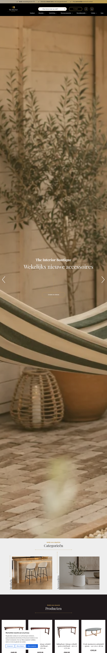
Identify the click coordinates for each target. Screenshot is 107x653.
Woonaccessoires (66, 13)
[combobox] (50, 9)
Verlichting (52, 13)
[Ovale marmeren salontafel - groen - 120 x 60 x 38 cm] (93, 632)
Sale (102, 13)
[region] (21, 640)
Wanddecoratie (81, 13)
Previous (3, 277)
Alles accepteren (32, 646)
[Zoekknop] (65, 9)
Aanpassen (10, 646)
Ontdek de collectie (53, 294)
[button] (40, 640)
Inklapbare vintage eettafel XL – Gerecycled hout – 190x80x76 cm (40, 646)
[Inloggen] (86, 9)
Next (102, 277)
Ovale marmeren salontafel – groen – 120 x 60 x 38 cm (93, 645)
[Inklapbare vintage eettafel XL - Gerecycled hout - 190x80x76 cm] (40, 632)
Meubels (41, 13)
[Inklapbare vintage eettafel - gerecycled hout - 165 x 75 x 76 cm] (66, 632)
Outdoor (32, 13)
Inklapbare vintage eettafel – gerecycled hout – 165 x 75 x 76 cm (67, 646)
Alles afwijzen (20, 646)
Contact (75, 9)
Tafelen (93, 13)
